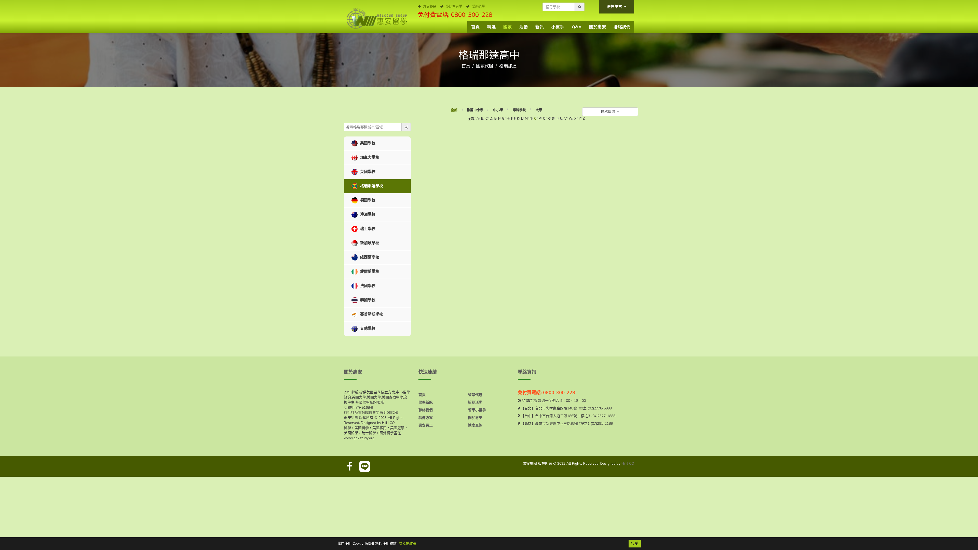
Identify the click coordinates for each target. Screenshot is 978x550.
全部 (454, 110)
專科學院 (519, 110)
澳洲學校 (367, 214)
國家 (507, 27)
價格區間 (608, 111)
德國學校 (367, 200)
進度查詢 (475, 425)
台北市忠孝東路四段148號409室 (561, 408)
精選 (491, 27)
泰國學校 (367, 299)
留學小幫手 (477, 410)
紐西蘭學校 (369, 257)
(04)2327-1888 (603, 416)
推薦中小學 (475, 110)
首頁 (475, 27)
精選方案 (425, 417)
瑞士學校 (367, 228)
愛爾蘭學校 (369, 271)
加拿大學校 (369, 157)
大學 (539, 110)
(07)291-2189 (602, 423)
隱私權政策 (407, 543)
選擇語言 (615, 6)
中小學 (498, 110)
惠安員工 (425, 425)
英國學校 (367, 171)
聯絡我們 (622, 27)
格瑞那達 (508, 66)
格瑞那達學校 (371, 185)
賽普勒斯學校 (371, 314)
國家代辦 (484, 66)
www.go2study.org (359, 438)
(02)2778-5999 (600, 408)
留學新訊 (425, 402)
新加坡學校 (369, 242)
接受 (634, 543)
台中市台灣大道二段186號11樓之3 (562, 416)
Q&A (577, 27)
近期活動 (475, 402)
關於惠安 (597, 27)
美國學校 (367, 143)
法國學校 (367, 285)
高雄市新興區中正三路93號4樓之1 (562, 423)
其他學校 (367, 328)
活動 (523, 27)
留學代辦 (475, 394)
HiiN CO (627, 463)
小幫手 (557, 27)
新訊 (539, 27)
